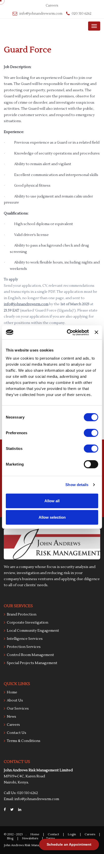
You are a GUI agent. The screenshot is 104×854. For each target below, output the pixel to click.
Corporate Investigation (27, 622)
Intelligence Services (25, 639)
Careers (52, 6)
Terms (50, 838)
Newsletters (30, 838)
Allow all (52, 500)
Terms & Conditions (23, 741)
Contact (53, 834)
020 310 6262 (81, 14)
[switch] (91, 433)
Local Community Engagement (33, 630)
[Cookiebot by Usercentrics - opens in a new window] (67, 332)
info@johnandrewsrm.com (40, 14)
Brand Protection (21, 614)
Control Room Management (30, 655)
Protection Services (24, 647)
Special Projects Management (32, 663)
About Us (15, 700)
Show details (76, 485)
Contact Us (16, 733)
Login (72, 834)
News (11, 716)
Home (12, 692)
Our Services (18, 708)
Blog (10, 838)
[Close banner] (96, 332)
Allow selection (52, 517)
